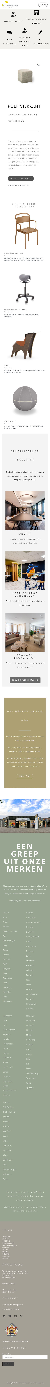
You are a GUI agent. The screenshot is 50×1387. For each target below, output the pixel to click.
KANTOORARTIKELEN (9, 1245)
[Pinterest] (21, 1315)
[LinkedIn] (3, 1315)
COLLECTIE (6, 1239)
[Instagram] (15, 1315)
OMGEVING (6, 1241)
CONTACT (5, 1258)
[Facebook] (9, 1315)
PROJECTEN (6, 1237)
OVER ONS (5, 1247)
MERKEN (5, 1250)
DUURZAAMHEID (8, 1243)
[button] (38, 65)
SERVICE (5, 1252)
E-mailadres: (6, 1354)
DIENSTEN (5, 1254)
